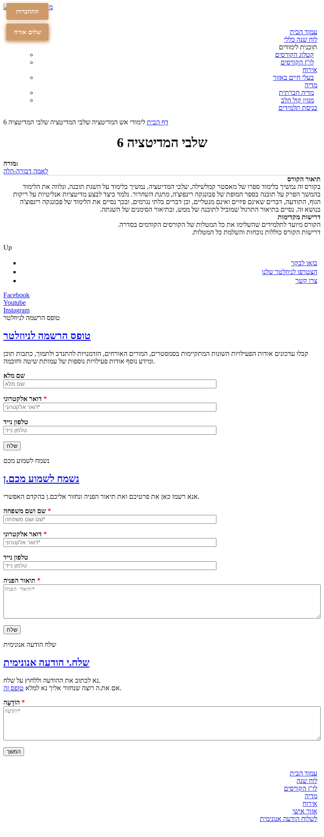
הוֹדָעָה (14, 702)
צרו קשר (306, 280)
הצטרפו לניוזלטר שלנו (289, 271)
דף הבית (157, 122)
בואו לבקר (304, 262)
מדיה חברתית (296, 92)
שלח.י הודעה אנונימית (46, 662)
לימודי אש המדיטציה (118, 122)
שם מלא (14, 375)
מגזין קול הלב (297, 100)
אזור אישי (304, 811)
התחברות (27, 11)
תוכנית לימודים (298, 47)
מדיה (311, 85)
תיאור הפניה (21, 580)
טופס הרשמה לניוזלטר (47, 335)
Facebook (16, 295)
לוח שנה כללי (300, 39)
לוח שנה (307, 780)
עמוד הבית (303, 31)
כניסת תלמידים (297, 107)
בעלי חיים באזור (293, 77)
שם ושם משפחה (27, 510)
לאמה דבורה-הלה (25, 171)
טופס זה (13, 688)
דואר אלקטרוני (25, 398)
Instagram (16, 310)
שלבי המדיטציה (70, 122)
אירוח (309, 69)
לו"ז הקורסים (297, 62)
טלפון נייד (15, 421)
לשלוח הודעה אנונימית (288, 818)
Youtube (14, 302)
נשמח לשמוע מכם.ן (41, 478)
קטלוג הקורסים (294, 54)
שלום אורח (27, 32)
